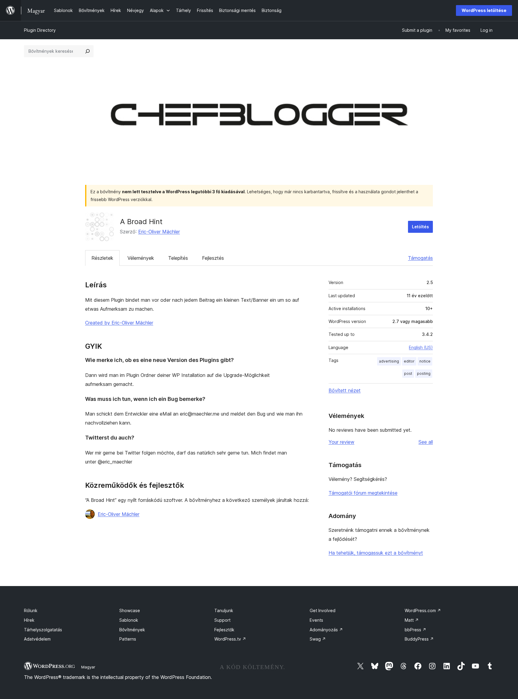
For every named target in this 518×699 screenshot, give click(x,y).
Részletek (102, 258)
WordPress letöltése (484, 10)
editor (409, 361)
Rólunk (30, 610)
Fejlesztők (224, 629)
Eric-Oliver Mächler (159, 232)
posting (423, 373)
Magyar (88, 667)
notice (424, 361)
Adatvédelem (37, 638)
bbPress (415, 629)
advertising (389, 361)
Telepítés (178, 258)
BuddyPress (419, 638)
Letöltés (420, 226)
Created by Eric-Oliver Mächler (119, 323)
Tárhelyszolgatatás (43, 629)
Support (222, 620)
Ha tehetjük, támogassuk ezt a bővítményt (376, 553)
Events (316, 620)
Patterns (127, 638)
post (408, 373)
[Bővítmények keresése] (88, 51)
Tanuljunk (223, 610)
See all (425, 442)
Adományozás (326, 629)
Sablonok (128, 620)
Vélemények (140, 258)
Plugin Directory (40, 30)
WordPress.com (423, 610)
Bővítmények (132, 629)
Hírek (29, 620)
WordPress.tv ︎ (230, 638)
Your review (341, 442)
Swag (318, 638)
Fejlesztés (213, 258)
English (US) (421, 347)
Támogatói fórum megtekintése (363, 493)
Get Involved (322, 610)
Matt (412, 620)
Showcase (129, 610)
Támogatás (420, 258)
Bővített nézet (345, 390)
